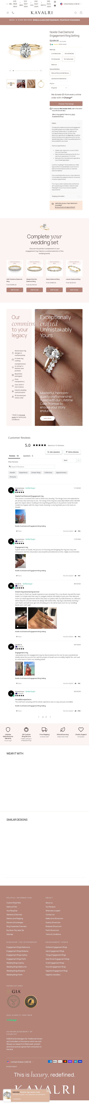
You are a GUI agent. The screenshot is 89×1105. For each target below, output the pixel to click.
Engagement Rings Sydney (17, 955)
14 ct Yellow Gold (56, 53)
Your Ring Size (12, 911)
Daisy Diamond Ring (52, 279)
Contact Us (50, 914)
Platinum (54, 65)
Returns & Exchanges (15, 922)
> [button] (50, 717)
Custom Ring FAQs (14, 903)
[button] (76, 531)
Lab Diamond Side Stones (58, 79)
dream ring (35, 472)
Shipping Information (58, 196)
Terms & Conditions (53, 934)
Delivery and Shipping (15, 918)
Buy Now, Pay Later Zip (15, 930)
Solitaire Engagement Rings (56, 947)
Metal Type (52, 49)
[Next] (40, 70)
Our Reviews (50, 907)
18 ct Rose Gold (55, 59)
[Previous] (10, 70)
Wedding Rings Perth (14, 975)
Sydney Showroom (53, 922)
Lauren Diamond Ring (73, 279)
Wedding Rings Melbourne (17, 967)
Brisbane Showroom (53, 926)
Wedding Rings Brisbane (16, 971)
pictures (13, 477)
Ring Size (52, 83)
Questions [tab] (26, 456)
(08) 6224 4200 (49, 4)
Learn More (47, 418)
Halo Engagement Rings (55, 951)
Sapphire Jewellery (53, 975)
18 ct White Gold (69, 53)
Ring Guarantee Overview (16, 926)
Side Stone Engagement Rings (57, 959)
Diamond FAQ (12, 907)
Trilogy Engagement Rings (56, 955)
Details (54, 123)
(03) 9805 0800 (15, 4)
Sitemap (10, 934)
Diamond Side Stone (54, 69)
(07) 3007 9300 (26, 4)
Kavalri (12, 472)
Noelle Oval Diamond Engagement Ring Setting (30, 526)
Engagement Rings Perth (16, 959)
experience (23, 472)
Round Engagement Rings (56, 967)
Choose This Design (66, 104)
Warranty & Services (14, 914)
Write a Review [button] (73, 452)
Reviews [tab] (12, 456)
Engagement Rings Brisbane (17, 951)
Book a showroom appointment (65, 207)
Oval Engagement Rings (55, 963)
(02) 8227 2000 (36, 4)
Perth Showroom (52, 930)
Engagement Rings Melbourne (18, 947)
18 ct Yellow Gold (68, 59)
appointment (61, 472)
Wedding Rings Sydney (15, 963)
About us (49, 903)
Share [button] (20, 531)
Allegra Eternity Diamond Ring (31, 280)
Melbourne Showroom (54, 918)
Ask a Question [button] (55, 452)
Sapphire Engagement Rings (57, 971)
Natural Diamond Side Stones (60, 73)
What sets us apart (53, 911)
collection (48, 472)
